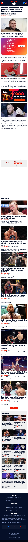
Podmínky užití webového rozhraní (14, 533)
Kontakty (20, 527)
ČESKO (12, 246)
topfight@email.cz (10, 500)
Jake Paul (17, 505)
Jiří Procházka (16, 246)
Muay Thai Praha (18, 507)
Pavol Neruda (9, 510)
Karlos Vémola (4, 487)
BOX (15, 486)
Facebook (8, 527)
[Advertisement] (14, 144)
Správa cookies (14, 534)
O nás (16, 510)
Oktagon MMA (19, 442)
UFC (10, 15)
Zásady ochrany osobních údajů (14, 537)
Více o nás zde (17, 522)
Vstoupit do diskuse (18, 163)
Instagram (14, 527)
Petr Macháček (18, 508)
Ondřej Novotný (10, 507)
